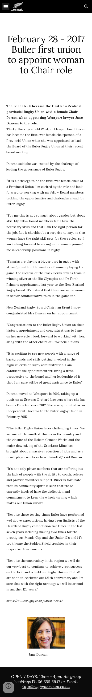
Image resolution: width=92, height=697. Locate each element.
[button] (5, 6)
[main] (46, 54)
